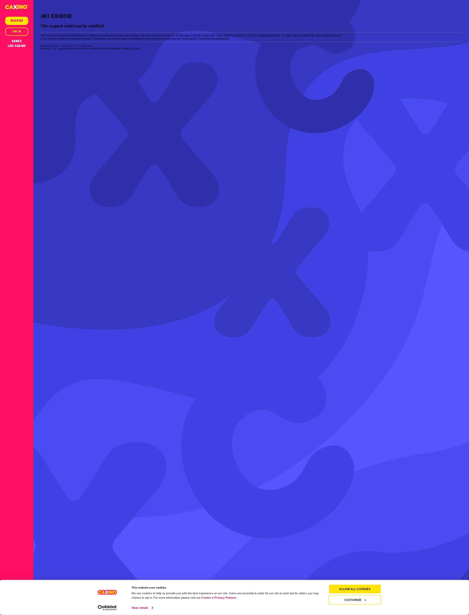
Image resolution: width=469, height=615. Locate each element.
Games (17, 41)
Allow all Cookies (354, 589)
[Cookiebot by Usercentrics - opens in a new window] (107, 608)
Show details (140, 607)
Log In (16, 31)
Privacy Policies (225, 597)
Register (16, 21)
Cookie (206, 597)
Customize (352, 599)
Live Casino (17, 46)
